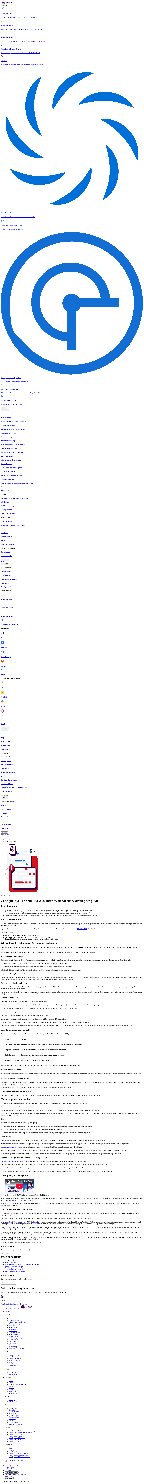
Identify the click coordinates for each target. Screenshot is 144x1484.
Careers (11, 1382)
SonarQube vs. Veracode (16, 1436)
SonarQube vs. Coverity (16, 1441)
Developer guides (14, 1415)
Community (12, 1419)
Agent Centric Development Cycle (15, 1222)
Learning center (13, 1451)
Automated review (14, 1332)
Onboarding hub (14, 1417)
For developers (13, 1343)
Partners (11, 1388)
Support (11, 1420)
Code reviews (5, 1140)
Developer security (14, 1324)
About (11, 1381)
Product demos (13, 1408)
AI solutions (12, 1325)
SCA (10, 1318)
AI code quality (13, 1327)
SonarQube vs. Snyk (15, 1439)
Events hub (12, 1410)
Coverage (12, 1400)
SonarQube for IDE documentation (19, 1457)
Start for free (5, 834)
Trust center (8, 1470)
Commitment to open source (17, 1384)
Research (3, 776)
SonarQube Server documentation (19, 1453)
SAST (11, 1317)
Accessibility (13, 1391)
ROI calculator (13, 1422)
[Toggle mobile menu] (72, 836)
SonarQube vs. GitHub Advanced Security (22, 1431)
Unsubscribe (8, 1476)
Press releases (13, 1401)
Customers (12, 1386)
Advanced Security (14, 1360)
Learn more (4, 1253)
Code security (13, 1315)
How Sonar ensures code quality (15, 1271)
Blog (10, 1448)
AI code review (13, 1334)
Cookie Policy (9, 1469)
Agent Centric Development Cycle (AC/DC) (21, 1200)
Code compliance (14, 1339)
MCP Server (12, 1364)
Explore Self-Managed (20, 1304)
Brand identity (13, 1393)
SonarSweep (12, 1366)
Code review (13, 1331)
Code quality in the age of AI (14, 1270)
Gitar (10, 1362)
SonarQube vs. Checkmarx (17, 1438)
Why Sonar (5, 410)
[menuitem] (72, 13)
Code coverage (13, 1336)
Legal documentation (15, 1424)
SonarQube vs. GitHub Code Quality (20, 1432)
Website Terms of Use (11, 1465)
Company (4, 797)
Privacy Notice (9, 1467)
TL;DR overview (10, 1261)
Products (4, 5)
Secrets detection (14, 1320)
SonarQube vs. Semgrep (16, 1434)
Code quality (13, 1329)
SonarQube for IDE (15, 1358)
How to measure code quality (14, 1266)
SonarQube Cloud (14, 1355)
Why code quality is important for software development (22, 1264)
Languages (12, 1450)
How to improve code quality (14, 1268)
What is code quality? (11, 1262)
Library (7, 839)
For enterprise (13, 1345)
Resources (5, 730)
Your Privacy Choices (11, 1472)
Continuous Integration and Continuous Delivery (16, 1161)
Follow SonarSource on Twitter (14, 1460)
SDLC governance (14, 1341)
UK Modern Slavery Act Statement (15, 1474)
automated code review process (12, 1147)
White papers (13, 1413)
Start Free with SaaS (7, 1304)
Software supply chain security (18, 1322)
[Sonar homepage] (7, 3)
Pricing (3, 562)
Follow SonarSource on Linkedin (15, 1462)
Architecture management (16, 1348)
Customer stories (14, 1412)
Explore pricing (13, 1374)
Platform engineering (15, 1338)
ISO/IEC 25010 (82, 929)
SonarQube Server (14, 1357)
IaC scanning (13, 1347)
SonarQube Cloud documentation (19, 1455)
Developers (5, 563)
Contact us (12, 1389)
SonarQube (36, 1222)
